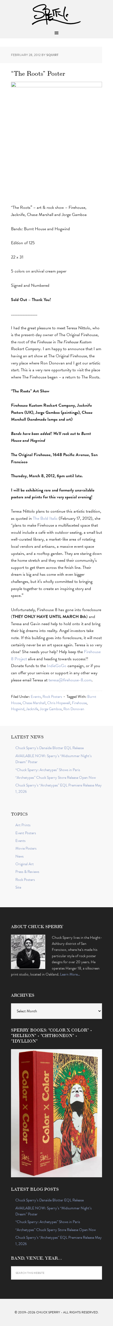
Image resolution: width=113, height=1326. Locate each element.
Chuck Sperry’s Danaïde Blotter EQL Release (49, 748)
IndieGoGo (56, 665)
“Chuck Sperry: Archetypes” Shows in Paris (47, 770)
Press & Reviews (27, 872)
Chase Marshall (34, 703)
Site (18, 887)
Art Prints (22, 825)
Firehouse (79, 703)
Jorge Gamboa (51, 709)
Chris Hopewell (58, 703)
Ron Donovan (73, 709)
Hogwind (17, 709)
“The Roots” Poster (38, 73)
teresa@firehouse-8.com (70, 680)
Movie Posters (25, 848)
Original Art (24, 864)
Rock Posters (52, 696)
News (19, 856)
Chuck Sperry (56, 13)
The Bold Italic (45, 518)
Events (36, 696)
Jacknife (32, 709)
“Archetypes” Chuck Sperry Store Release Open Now (55, 777)
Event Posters (25, 833)
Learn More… (70, 974)
